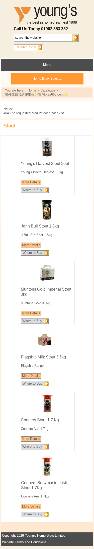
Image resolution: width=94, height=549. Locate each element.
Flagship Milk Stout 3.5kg (43, 357)
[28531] (47, 413)
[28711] (47, 475)
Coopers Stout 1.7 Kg (40, 420)
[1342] (47, 219)
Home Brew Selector (47, 78)
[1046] (47, 156)
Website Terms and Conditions (24, 542)
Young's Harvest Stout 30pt (45, 163)
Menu (47, 65)
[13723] (47, 282)
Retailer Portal (26, 47)
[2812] (47, 350)
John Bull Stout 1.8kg (40, 226)
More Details (31, 182)
